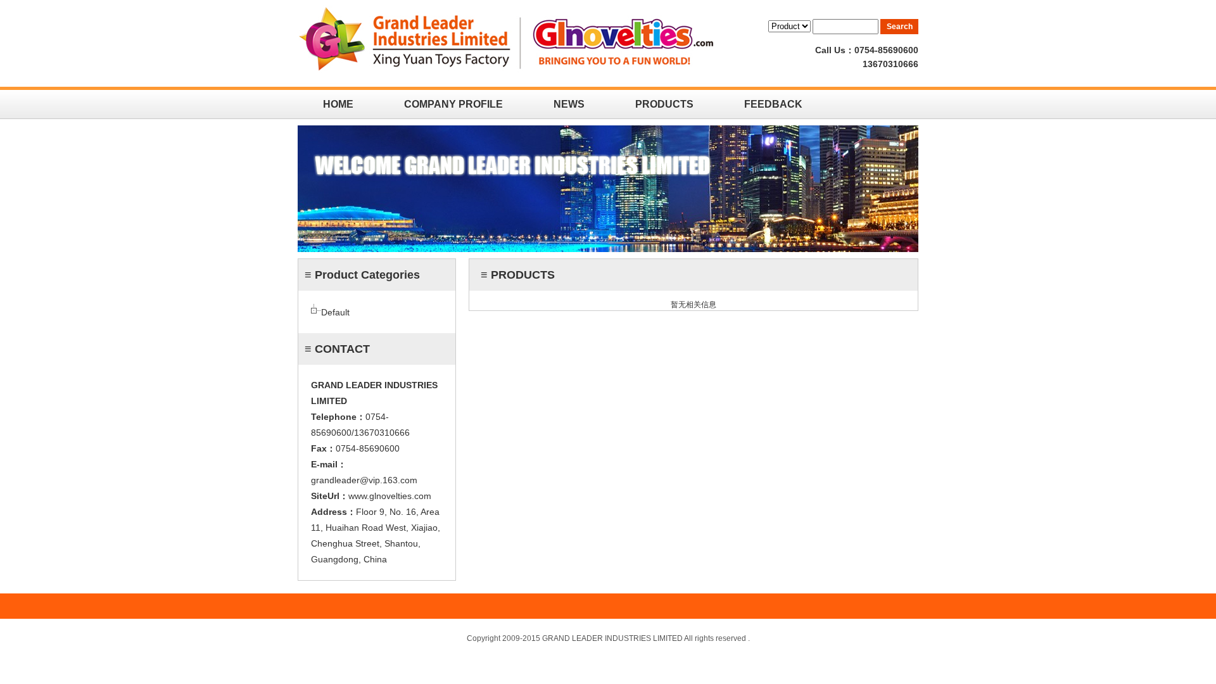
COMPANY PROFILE (453, 104)
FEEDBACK (773, 104)
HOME (338, 104)
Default (335, 312)
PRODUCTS (664, 104)
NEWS (569, 104)
